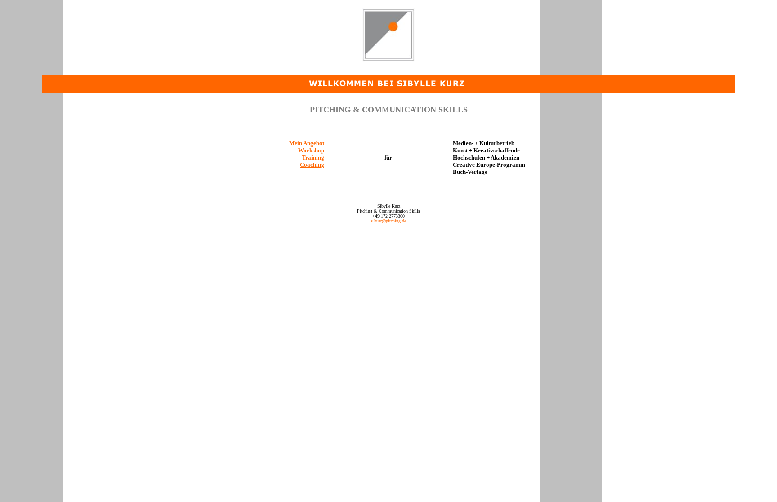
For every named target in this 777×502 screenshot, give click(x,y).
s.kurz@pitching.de (388, 220)
